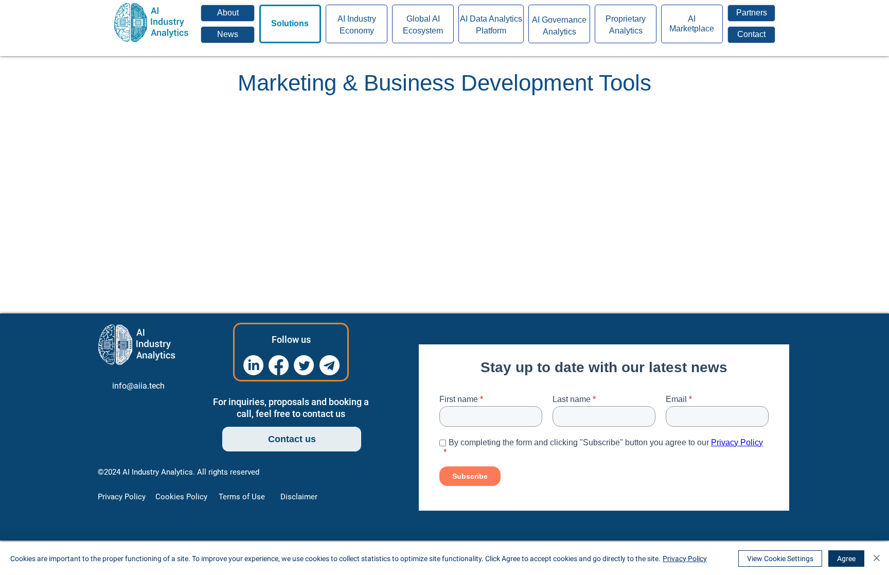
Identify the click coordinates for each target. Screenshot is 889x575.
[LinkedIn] (253, 365)
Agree (846, 558)
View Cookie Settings (780, 558)
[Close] (876, 558)
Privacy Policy (685, 558)
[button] (751, 34)
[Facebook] (279, 365)
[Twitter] (304, 365)
